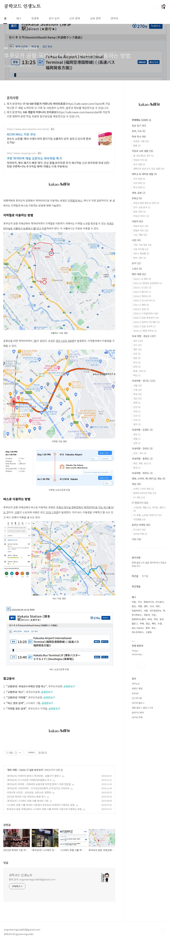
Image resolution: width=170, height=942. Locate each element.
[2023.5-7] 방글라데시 (145, 313)
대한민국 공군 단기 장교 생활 (148, 168)
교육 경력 (95, 18)
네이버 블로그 (138, 702)
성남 (137, 398)
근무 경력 (74, 18)
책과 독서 (139, 136)
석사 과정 (139, 183)
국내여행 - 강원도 (142, 429)
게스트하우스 (138, 632)
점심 (148, 623)
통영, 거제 (139, 371)
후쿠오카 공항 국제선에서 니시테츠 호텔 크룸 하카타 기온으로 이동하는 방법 (44, 809)
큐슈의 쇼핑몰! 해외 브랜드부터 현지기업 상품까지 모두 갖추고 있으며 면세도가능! (49, 140)
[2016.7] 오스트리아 (144, 300)
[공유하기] (16, 752)
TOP (163, 931)
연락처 (114, 18)
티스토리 (139, 529)
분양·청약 (139, 211)
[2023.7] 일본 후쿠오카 (31, 769)
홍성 (136, 467)
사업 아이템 (140, 249)
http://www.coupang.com (21, 153)
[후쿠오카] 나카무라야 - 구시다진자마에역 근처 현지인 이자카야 (38, 788)
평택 (136, 402)
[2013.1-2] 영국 (142, 278)
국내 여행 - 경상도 (144, 336)
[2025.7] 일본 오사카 (144, 326)
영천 (136, 358)
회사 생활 (139, 164)
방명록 (35, 18)
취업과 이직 (140, 160)
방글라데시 (137, 610)
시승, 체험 (140, 234)
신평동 (149, 632)
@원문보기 (69, 686)
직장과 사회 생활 (142, 151)
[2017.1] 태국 (141, 304)
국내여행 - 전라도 (142, 448)
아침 (134, 601)
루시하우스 (137, 614)
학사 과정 (139, 187)
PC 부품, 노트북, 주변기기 (147, 515)
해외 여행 (12, 769)
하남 (136, 375)
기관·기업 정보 (142, 244)
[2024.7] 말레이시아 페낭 (146, 322)
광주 (136, 424)
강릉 (136, 443)
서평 (146, 610)
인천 (136, 407)
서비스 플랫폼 (141, 253)
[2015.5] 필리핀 (142, 291)
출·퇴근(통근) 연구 (143, 155)
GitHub (135, 693)
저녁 (156, 619)
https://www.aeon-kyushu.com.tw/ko (28, 129)
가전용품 (139, 519)
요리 (136, 263)
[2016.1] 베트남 (142, 296)
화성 (137, 394)
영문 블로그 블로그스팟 (142, 707)
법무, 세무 (139, 257)
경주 (137, 349)
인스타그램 (135, 666)
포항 (136, 366)
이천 (136, 420)
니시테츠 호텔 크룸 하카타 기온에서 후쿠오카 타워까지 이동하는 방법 (41, 805)
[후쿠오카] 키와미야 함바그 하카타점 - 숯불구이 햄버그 (34, 775)
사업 (136, 240)
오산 (136, 415)
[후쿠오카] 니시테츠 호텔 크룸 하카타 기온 (27, 800)
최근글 (135, 576)
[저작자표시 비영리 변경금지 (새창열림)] (42, 752)
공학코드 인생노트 (22, 6)
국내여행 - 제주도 (142, 473)
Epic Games (138, 627)
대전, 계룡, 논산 (142, 463)
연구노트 (136, 683)
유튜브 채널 (137, 688)
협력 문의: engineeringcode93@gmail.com (32, 879)
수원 (137, 389)
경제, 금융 (138, 192)
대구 (138, 340)
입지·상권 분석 (141, 207)
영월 (136, 438)
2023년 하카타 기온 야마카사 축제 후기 (26, 796)
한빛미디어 (149, 601)
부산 (136, 362)
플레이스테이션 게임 (144, 493)
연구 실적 (54, 18)
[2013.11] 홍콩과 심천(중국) (147, 283)
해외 (154, 623)
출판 (136, 145)
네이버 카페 (140, 533)
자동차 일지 (140, 226)
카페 (142, 623)
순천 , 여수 (139, 453)
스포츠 (137, 268)
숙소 (154, 627)
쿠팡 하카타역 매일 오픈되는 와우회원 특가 (34, 158)
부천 (136, 411)
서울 (137, 385)
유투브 (142, 666)
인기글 (145, 576)
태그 (18, 18)
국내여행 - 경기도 (143, 380)
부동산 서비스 (141, 215)
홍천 (136, 434)
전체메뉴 (140, 120)
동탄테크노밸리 (139, 619)
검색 (155, 6)
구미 (137, 345)
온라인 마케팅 (141, 524)
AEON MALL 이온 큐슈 (21, 134)
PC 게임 (139, 497)
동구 (162, 619)
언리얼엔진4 (155, 610)
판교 (134, 606)
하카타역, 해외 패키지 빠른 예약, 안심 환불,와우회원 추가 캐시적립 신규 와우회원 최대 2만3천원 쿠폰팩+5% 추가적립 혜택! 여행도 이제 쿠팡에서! (58, 164)
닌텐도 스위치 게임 (143, 488)
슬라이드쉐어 (138, 712)
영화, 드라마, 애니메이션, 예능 (148, 478)
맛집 (154, 614)
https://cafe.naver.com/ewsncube (77, 112)
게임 (136, 484)
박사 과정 (139, 178)
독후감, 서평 (141, 141)
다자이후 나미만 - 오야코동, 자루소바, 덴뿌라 (29, 792)
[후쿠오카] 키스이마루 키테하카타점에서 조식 (29, 780)
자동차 (137, 221)
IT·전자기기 (140, 502)
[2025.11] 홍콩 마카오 (145, 330)
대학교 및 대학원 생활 (144, 174)
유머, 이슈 (138, 131)
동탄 (148, 627)
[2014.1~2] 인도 (142, 287)
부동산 (137, 198)
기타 (136, 539)
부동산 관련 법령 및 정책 (146, 203)
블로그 (135, 623)
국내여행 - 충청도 (142, 458)
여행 (140, 606)
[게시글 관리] (20, 752)
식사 (152, 606)
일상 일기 (139, 125)
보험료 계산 (140, 230)
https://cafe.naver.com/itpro (83, 104)
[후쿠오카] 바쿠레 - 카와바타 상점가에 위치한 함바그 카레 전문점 (39, 784)
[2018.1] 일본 (141, 309)
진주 (136, 353)
